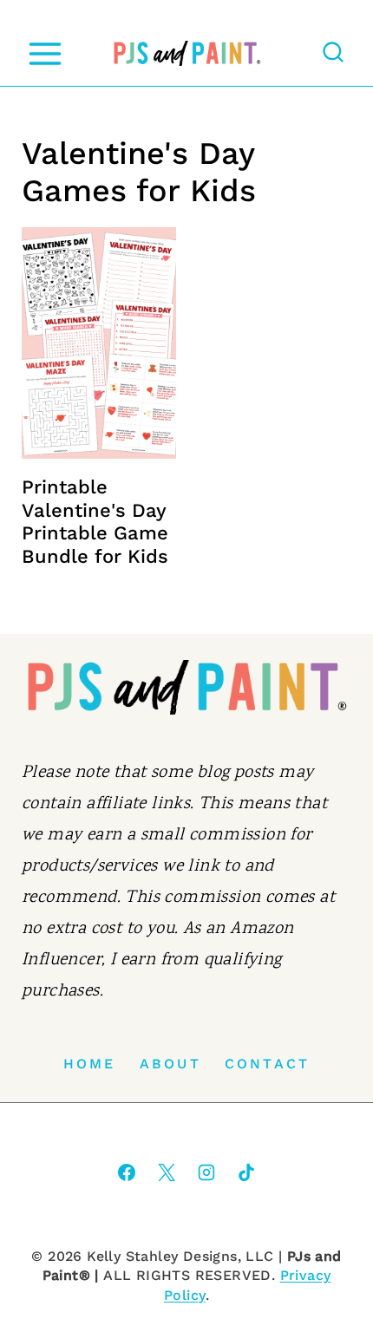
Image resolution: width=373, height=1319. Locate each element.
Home (89, 1063)
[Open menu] (45, 53)
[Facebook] (126, 1172)
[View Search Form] (333, 54)
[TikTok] (246, 1172)
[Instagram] (206, 1172)
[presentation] (99, 343)
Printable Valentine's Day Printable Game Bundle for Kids (95, 521)
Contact (267, 1063)
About (170, 1063)
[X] (166, 1172)
